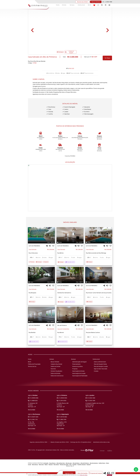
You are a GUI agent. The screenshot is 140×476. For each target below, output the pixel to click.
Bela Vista (41, 464)
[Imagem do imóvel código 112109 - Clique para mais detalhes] (98, 315)
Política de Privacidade (34, 364)
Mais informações (83, 473)
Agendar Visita (69, 473)
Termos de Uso (32, 366)
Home (57, 5)
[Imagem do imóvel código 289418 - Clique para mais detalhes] (70, 315)
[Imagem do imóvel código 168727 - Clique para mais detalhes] (70, 275)
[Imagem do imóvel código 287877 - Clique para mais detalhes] (70, 235)
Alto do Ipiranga (94, 463)
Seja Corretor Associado (100, 369)
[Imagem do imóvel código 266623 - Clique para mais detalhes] (98, 275)
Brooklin (75, 464)
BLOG (89, 5)
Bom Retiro (56, 464)
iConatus (72, 156)
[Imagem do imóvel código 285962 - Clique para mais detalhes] (41, 315)
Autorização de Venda (78, 371)
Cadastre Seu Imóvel (56, 364)
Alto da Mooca (76, 463)
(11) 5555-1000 (91, 398)
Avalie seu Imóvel (55, 366)
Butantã (88, 464)
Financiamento (76, 364)
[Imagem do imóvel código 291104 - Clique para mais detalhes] (98, 235)
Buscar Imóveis (96, 2)
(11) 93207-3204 (33, 417)
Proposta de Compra (96, 473)
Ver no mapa (31, 409)
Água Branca (52, 463)
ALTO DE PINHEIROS (34, 246)
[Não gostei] (50, 246)
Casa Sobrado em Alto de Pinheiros (42, 57)
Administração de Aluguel (79, 362)
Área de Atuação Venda (100, 364)
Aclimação (45, 463)
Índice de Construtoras (57, 376)
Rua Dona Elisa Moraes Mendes (36, 61)
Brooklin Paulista (82, 464)
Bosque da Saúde (64, 464)
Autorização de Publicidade (79, 376)
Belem (46, 464)
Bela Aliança (35, 464)
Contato (96, 371)
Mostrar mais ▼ (70, 466)
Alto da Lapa (69, 463)
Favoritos (53, 369)
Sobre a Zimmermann (100, 362)
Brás (70, 464)
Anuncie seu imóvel (82, 2)
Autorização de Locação (78, 373)
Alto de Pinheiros (62, 325)
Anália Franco (102, 463)
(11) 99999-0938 (33, 398)
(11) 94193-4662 (62, 417)
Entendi (109, 475)
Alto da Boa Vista (61, 463)
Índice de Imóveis (55, 373)
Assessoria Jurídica (77, 366)
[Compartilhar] (47, 246)
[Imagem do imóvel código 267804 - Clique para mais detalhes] (41, 275)
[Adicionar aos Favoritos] (53, 246)
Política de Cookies (83, 475)
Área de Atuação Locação (101, 366)
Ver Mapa (107, 58)
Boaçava (51, 464)
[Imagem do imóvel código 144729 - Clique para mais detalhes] (41, 235)
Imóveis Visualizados (56, 371)
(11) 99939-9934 (62, 398)
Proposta (74, 369)
